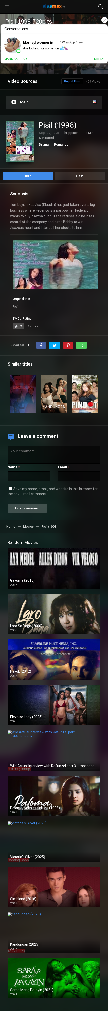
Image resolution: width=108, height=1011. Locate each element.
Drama (44, 144)
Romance (61, 144)
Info (28, 176)
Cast (79, 176)
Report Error (72, 81)
